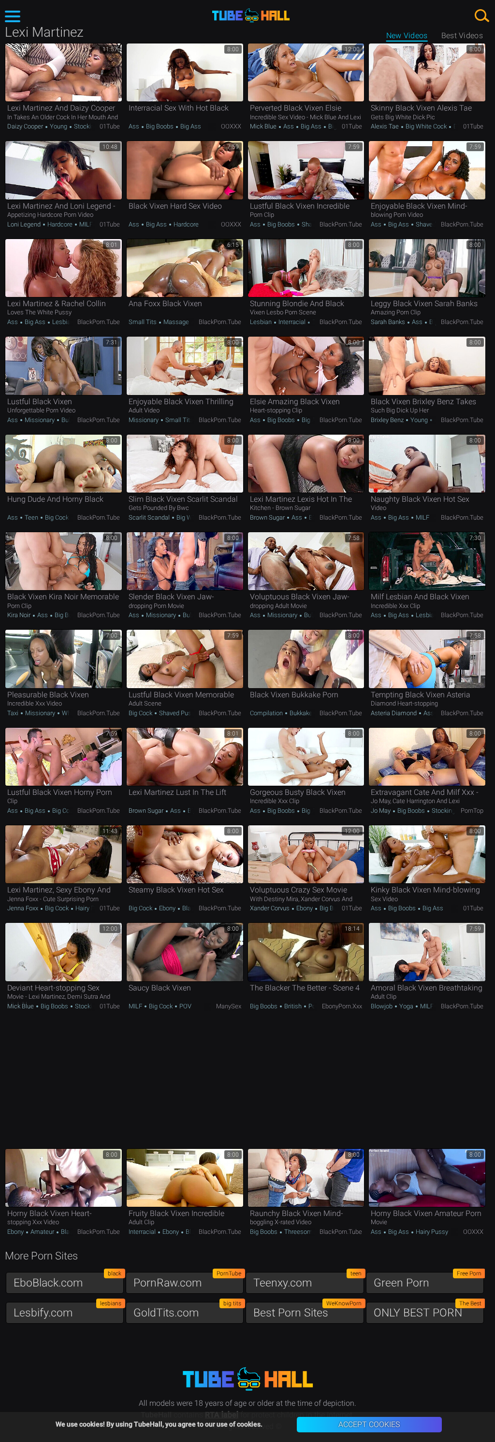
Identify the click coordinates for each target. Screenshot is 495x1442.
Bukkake (301, 713)
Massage (176, 321)
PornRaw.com (187, 1280)
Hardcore (60, 224)
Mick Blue (264, 126)
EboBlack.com (67, 1280)
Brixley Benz (388, 420)
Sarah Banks (389, 321)
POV (184, 1006)
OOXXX (231, 126)
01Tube (110, 126)
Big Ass (190, 126)
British (293, 1006)
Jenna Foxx (23, 908)
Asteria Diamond (394, 713)
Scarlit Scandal (150, 517)
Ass (135, 126)
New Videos (407, 35)
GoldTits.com (187, 1310)
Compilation (267, 713)
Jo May (381, 810)
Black (189, 908)
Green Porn (427, 1280)
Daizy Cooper (25, 126)
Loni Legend (24, 224)
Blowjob (382, 1006)
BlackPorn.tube (341, 224)
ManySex (228, 1006)
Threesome (300, 1231)
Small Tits (143, 321)
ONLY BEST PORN (427, 1310)
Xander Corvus (270, 908)
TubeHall (251, 15)
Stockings (87, 126)
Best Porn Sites (307, 1310)
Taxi (13, 713)
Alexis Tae (385, 126)
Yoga (406, 1006)
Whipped (73, 713)
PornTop (472, 810)
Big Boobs (160, 126)
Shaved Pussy (434, 224)
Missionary (39, 420)
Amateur (42, 1231)
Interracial (292, 321)
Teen (31, 517)
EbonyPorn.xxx (342, 1006)
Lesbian (62, 321)
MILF (85, 224)
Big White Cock (426, 126)
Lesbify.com (67, 1310)
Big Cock (56, 517)
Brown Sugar (268, 517)
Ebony (167, 908)
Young (58, 126)
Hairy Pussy (91, 908)
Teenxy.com (307, 1280)
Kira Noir (19, 615)
